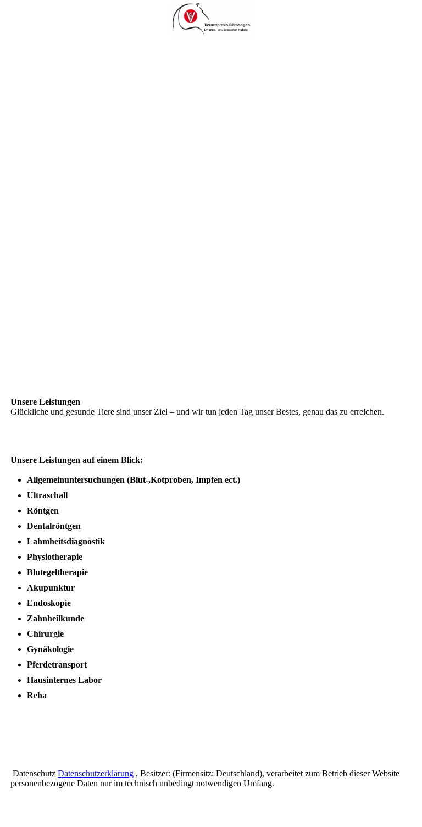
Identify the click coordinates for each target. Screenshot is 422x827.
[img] (211, 19)
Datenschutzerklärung (96, 773)
